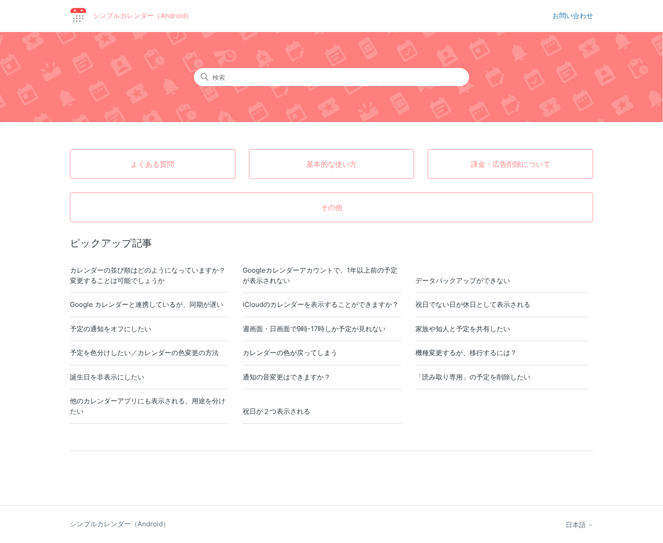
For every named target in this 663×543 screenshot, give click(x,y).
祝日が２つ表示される (276, 411)
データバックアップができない (462, 280)
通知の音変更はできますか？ (287, 377)
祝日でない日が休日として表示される (472, 304)
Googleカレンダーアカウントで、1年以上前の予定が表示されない (320, 275)
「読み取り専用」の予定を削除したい (472, 377)
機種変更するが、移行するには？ (466, 352)
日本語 (577, 525)
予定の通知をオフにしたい (110, 328)
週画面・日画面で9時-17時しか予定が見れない (314, 328)
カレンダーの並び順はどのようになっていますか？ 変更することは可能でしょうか (148, 275)
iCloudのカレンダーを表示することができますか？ (321, 304)
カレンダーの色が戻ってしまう (290, 352)
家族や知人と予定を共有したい (462, 328)
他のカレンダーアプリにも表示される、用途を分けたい (148, 406)
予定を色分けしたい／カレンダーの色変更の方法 (144, 352)
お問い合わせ (572, 15)
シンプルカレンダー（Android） (120, 524)
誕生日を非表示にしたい (107, 377)
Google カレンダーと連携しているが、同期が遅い (146, 304)
